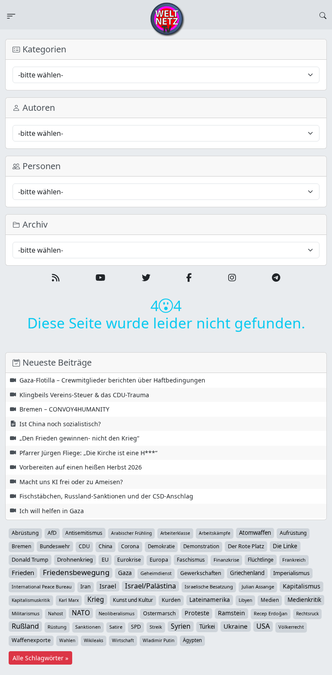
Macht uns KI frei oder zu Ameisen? (71, 482)
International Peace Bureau (42, 587)
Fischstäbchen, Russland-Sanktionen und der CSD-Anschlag (106, 496)
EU (105, 559)
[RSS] (56, 278)
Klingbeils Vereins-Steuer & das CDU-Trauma (84, 395)
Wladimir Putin (158, 640)
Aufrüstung (293, 533)
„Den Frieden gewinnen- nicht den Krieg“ (79, 438)
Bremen (21, 546)
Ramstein (231, 613)
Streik (156, 627)
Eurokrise (129, 559)
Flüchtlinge (261, 559)
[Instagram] (232, 278)
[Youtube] (100, 278)
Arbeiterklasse (175, 533)
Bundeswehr (55, 546)
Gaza (125, 573)
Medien (270, 600)
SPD (136, 626)
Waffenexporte (31, 640)
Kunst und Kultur (133, 600)
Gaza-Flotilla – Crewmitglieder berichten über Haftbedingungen (112, 380)
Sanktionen (88, 627)
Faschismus (191, 559)
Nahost (55, 614)
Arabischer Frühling (131, 533)
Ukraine (235, 626)
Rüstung (57, 627)
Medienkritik (304, 600)
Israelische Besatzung (209, 586)
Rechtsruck (307, 614)
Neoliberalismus (116, 613)
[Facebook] (189, 278)
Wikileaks (93, 640)
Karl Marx (69, 600)
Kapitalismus (301, 586)
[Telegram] (276, 278)
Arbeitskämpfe (214, 533)
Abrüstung (25, 533)
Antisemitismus (83, 532)
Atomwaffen (255, 533)
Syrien (181, 626)
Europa (159, 559)
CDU (84, 546)
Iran (85, 586)
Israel (107, 586)
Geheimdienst (156, 573)
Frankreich (294, 559)
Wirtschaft (123, 640)
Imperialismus (291, 573)
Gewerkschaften (200, 573)
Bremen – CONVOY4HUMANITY (64, 409)
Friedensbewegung (76, 572)
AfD (52, 533)
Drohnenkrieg (75, 559)
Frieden (23, 572)
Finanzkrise (226, 559)
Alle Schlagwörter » (40, 658)
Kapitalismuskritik (31, 600)
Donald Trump (30, 559)
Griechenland (247, 573)
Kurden (171, 600)
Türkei (207, 626)
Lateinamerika (209, 599)
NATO (81, 612)
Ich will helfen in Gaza (51, 511)
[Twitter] (146, 278)
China (105, 546)
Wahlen (67, 640)
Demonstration (201, 546)
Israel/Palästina (150, 586)
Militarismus (25, 613)
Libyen (245, 600)
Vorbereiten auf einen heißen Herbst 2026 (80, 467)
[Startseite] (167, 18)
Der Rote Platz (246, 546)
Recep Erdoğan (270, 613)
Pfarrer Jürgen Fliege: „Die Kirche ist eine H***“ (88, 453)
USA (263, 626)
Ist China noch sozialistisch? (60, 424)
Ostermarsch (159, 613)
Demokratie (161, 546)
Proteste (197, 613)
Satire (115, 627)
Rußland (25, 626)
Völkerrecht (291, 627)
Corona (130, 546)
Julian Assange (258, 586)
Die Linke (285, 546)
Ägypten (192, 640)
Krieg (95, 599)
